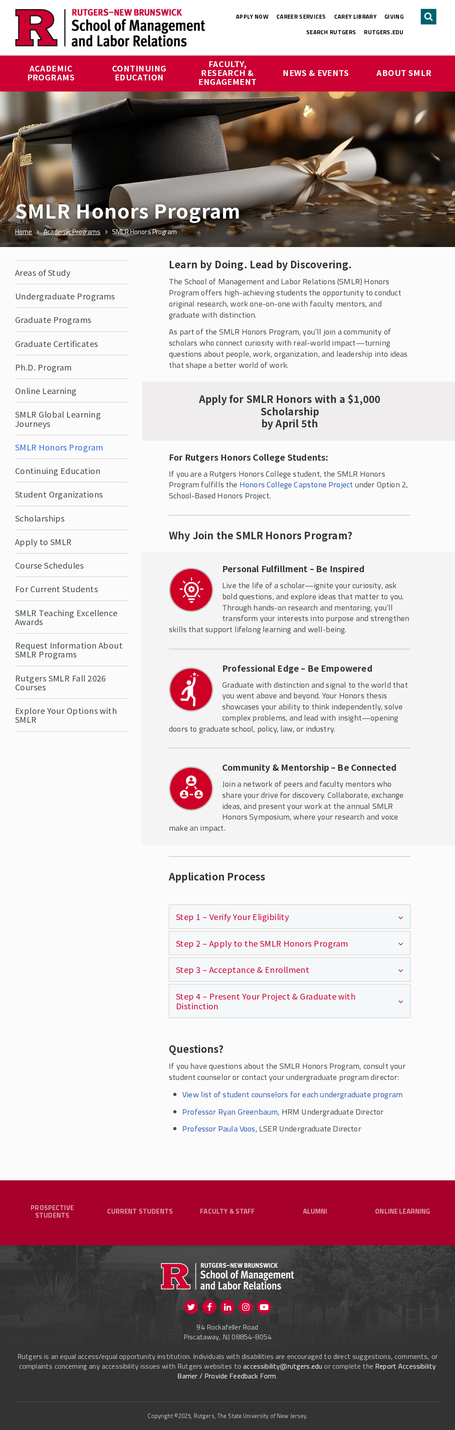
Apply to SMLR (43, 541)
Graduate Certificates (56, 343)
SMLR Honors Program (59, 447)
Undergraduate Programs (65, 296)
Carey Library (355, 16)
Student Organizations (59, 494)
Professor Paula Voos (218, 1129)
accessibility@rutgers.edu (282, 1366)
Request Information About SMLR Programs (69, 649)
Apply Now (252, 16)
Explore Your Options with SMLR (66, 715)
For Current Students (56, 588)
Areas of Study (42, 272)
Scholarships (39, 518)
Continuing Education (140, 72)
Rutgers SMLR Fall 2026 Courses (60, 682)
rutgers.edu (383, 32)
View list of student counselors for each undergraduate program (292, 1094)
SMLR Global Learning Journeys (58, 418)
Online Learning (46, 390)
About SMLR (404, 72)
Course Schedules (49, 565)
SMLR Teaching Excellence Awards (66, 617)
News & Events (316, 72)
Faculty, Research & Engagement (227, 72)
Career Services (301, 16)
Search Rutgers (331, 32)
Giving (393, 16)
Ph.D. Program (43, 367)
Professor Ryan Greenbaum (230, 1112)
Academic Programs (51, 72)
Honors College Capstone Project (296, 484)
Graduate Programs (53, 319)
